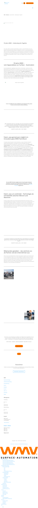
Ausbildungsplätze (5, 497)
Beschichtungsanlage (6, 466)
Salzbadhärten (6, 473)
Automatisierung (6, 383)
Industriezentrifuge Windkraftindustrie (9, 464)
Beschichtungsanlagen (7, 482)
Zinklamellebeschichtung (8, 471)
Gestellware (4, 483)
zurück (19, 353)
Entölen (5, 475)
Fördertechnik (5, 485)
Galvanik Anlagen (5, 477)
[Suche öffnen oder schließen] (22, 3)
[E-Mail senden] (24, 3)
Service (5, 385)
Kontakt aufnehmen (19, 346)
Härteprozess (6, 474)
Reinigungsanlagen (6, 472)
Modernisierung (5, 493)
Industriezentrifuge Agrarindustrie (8, 460)
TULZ (4, 467)
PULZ (4, 470)
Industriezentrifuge (4, 459)
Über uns (5, 390)
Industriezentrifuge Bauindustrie (8, 462)
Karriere (2, 496)
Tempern (5, 478)
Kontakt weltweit (3, 504)
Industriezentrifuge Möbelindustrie (8, 463)
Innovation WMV (5, 500)
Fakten (5, 394)
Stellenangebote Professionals (7, 498)
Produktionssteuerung (6, 488)
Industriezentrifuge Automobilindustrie (9, 461)
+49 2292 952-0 (6, 422)
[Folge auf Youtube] (10, 434)
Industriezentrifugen (7, 379)
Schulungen (4, 494)
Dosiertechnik (5, 486)
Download (5, 392)
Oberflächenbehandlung (8, 381)
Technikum (4, 501)
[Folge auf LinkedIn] (6, 434)
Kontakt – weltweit (7, 425)
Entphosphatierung (7, 476)
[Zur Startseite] (7, 3)
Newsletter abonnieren (19, 371)
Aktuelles (7, 14)
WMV (4, 14)
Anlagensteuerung (5, 487)
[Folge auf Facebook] (8, 434)
